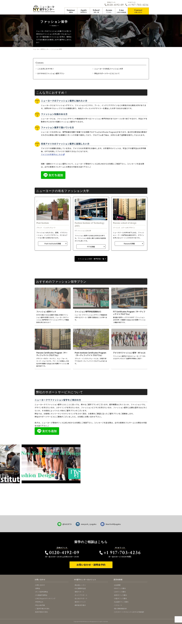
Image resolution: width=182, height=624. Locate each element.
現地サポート (79, 592)
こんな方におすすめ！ (45, 68)
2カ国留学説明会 (41, 595)
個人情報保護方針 (120, 608)
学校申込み (83, 11)
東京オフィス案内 (120, 595)
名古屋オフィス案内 (121, 602)
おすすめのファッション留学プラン (50, 73)
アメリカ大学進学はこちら (51, 154)
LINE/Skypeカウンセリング (45, 598)
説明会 (71, 11)
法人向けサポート (81, 598)
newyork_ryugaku (88, 524)
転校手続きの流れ (41, 612)
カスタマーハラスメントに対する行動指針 (129, 612)
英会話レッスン (80, 585)
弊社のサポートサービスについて (107, 73)
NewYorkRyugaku (113, 524)
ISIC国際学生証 (80, 588)
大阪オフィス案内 (120, 598)
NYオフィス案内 (120, 588)
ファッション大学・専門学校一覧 (91, 259)
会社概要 (117, 585)
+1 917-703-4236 (138, 5)
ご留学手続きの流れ (42, 608)
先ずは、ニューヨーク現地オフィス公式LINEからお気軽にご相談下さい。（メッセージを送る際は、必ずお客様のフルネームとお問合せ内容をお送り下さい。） (91, 412)
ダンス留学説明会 (41, 592)
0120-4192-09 (115, 5)
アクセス (109, 11)
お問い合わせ (138, 11)
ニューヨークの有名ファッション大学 (108, 68)
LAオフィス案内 (120, 592)
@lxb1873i (67, 524)
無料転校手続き (80, 605)
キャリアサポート (81, 595)
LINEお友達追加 (121, 11)
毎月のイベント (80, 602)
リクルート (118, 605)
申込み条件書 (40, 605)
